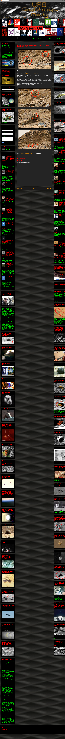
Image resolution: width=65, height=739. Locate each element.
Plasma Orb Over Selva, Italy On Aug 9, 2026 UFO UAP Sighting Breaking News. (8, 279)
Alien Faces (9, 38)
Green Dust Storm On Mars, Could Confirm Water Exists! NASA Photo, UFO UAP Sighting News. (7, 211)
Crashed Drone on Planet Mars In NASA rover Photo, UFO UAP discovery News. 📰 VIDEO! (8, 198)
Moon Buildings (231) (48, 38)
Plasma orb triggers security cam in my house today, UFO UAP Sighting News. (8, 172)
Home (4, 38)
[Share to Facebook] (39, 153)
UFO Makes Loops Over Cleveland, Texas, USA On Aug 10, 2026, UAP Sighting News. (8, 158)
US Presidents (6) (31, 38)
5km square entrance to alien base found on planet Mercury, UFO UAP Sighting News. (7, 185)
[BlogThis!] (37, 153)
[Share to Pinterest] (40, 153)
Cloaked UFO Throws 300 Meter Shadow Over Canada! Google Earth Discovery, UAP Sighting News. (8, 266)
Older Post (49, 188)
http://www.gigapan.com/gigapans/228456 (31, 73)
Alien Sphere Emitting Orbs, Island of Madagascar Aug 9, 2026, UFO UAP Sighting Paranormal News (8, 239)
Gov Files (14, 38)
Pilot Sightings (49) (39, 38)
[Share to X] (38, 153)
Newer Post (19, 188)
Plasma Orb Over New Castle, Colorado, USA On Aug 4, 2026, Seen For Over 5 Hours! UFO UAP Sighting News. (7, 225)
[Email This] (36, 153)
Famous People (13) (22, 38)
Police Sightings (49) (58, 38)
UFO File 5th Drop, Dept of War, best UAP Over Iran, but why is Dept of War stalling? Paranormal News (8, 253)
